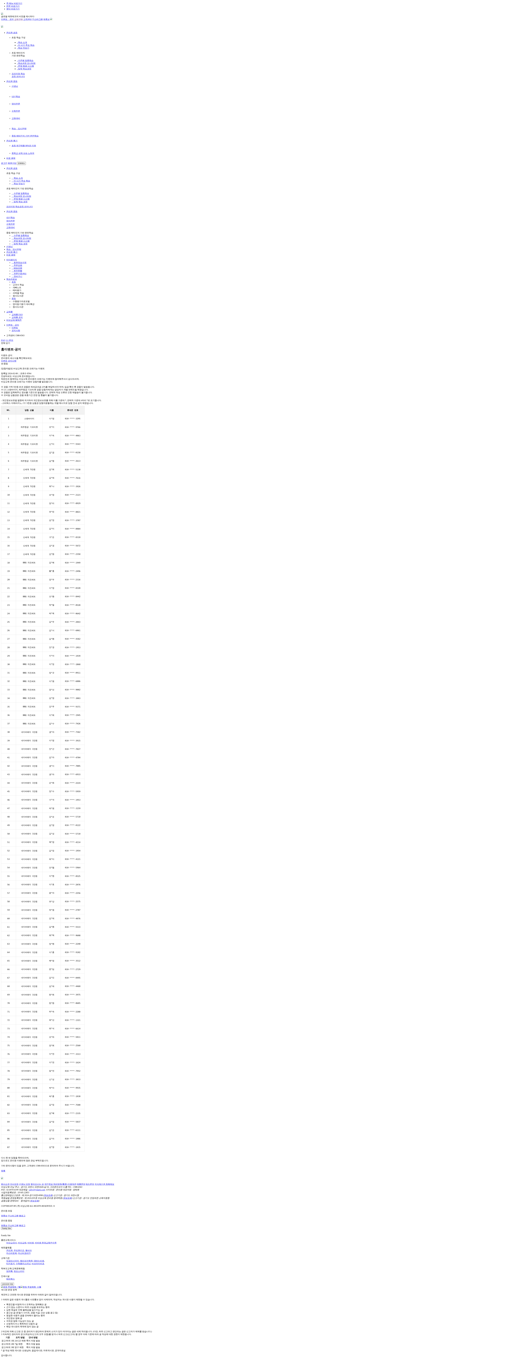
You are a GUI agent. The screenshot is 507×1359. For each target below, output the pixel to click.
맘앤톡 (9, 1271)
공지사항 (16, 330)
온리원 (9, 1250)
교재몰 (9, 312)
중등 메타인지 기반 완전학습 (25, 136)
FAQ (3, 340)
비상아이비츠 (38, 1264)
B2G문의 (90, 1184)
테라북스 (10, 1279)
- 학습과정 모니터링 (26, 63)
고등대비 (16, 118)
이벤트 (15, 328)
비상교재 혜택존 (14, 320)
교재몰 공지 (17, 317)
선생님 (15, 86)
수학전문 (16, 111)
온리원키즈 (19, 1250)
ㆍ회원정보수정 (19, 262)
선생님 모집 (24, 1184)
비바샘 (30, 1243)
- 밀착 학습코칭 (24, 69)
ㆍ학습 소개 (17, 178)
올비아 (28, 1250)
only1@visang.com (37, 1190)
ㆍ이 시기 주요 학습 (21, 181)
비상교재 (22, 1243)
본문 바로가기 (13, 6)
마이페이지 (11, 260)
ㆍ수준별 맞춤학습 (20, 193)
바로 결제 (10, 158)
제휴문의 (81, 1184)
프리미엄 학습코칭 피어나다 (19, 206)
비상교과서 (11, 1243)
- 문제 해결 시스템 (25, 66)
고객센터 (27, 19)
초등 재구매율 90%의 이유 (24, 146)
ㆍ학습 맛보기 (18, 184)
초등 (14, 282)
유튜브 (46, 19)
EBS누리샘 (39, 1261)
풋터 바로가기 (13, 9)
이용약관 (72, 1184)
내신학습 (16, 96)
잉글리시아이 (12, 1261)
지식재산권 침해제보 (104, 1184)
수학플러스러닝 (23, 1264)
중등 (14, 298)
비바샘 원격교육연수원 (46, 1243)
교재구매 (18, 19)
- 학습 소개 (22, 42)
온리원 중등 (11, 81)
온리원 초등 (11, 33)
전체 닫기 (5, 343)
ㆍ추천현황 (17, 271)
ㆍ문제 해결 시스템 (21, 199)
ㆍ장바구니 (17, 276)
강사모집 (14, 1184)
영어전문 (16, 104)
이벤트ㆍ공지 (7, 19)
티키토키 (10, 1264)
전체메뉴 (21, 163)
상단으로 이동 (7, 1284)
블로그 (22, 1216)
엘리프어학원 (26, 1261)
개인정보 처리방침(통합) (56, 1184)
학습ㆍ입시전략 (19, 128)
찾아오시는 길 (37, 1184)
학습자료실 (11, 279)
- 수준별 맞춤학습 (25, 60)
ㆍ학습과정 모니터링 (21, 196)
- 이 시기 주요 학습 (25, 45)
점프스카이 (19, 1271)
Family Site (6, 1228)
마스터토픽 (11, 1253)
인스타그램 (37, 19)
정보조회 (48, 1195)
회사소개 (5, 1184)
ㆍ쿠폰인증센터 (19, 274)
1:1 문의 (9, 340)
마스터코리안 (24, 1253)
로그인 (4, 163)
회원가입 (12, 163)
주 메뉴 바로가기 (14, 3)
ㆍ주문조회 (17, 265)
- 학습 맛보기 (23, 48)
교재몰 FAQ (17, 314)
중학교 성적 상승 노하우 (23, 153)
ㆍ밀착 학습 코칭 (19, 202)
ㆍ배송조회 (17, 268)
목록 (3, 1171)
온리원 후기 (11, 141)
